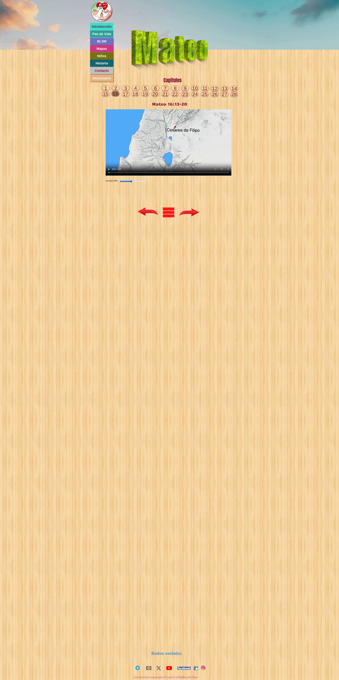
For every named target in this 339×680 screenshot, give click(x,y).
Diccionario (102, 78)
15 (105, 94)
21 (165, 94)
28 (234, 94)
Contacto (102, 70)
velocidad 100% (112, 181)
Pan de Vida (101, 34)
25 (205, 94)
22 (175, 94)
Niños (101, 56)
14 (234, 88)
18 (135, 94)
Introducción (102, 26)
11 (205, 88)
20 (155, 94)
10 (195, 88)
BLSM (101, 41)
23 (185, 94)
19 (145, 94)
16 (115, 94)
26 (215, 94)
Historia (102, 63)
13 (225, 88)
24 (195, 94)
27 (224, 94)
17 (125, 94)
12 (215, 88)
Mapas (102, 48)
